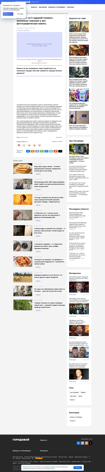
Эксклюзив (43, 7)
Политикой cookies (50, 468)
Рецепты (72, 399)
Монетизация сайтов (18, 457)
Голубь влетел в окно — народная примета (70, 461)
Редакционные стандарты (81, 457)
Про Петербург (76, 141)
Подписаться (8, 14)
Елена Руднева (24, 137)
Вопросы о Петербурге (56, 7)
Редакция (71, 457)
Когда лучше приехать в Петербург (49, 461)
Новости (34, 7)
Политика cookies (62, 457)
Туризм (80, 396)
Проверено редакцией (23, 30)
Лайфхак (83, 392)
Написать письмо (26, 458)
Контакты (18, 458)
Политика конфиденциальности (32, 457)
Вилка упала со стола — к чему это (30, 461)
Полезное (70, 7)
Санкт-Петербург (74, 392)
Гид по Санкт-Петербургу (24, 463)
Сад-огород (73, 396)
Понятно (77, 467)
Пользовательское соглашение (49, 457)
